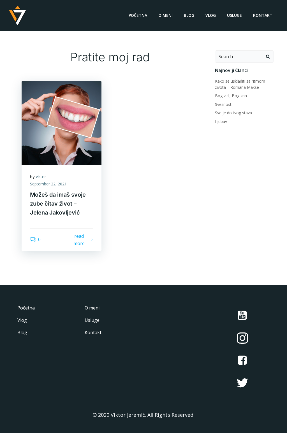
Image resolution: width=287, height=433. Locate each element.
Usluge (234, 15)
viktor (41, 176)
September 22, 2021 (48, 184)
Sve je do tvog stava (233, 112)
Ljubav (221, 121)
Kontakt (262, 15)
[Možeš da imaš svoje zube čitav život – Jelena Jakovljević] (61, 122)
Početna (138, 15)
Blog (189, 15)
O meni (165, 15)
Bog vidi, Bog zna (231, 95)
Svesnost (223, 104)
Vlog (210, 15)
